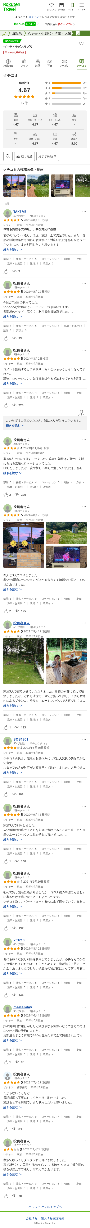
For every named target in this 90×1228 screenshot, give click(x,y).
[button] (14, 185)
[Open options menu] (84, 211)
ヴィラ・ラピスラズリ (18, 47)
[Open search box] (8, 156)
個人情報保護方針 (52, 1218)
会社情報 (31, 1218)
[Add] (81, 43)
